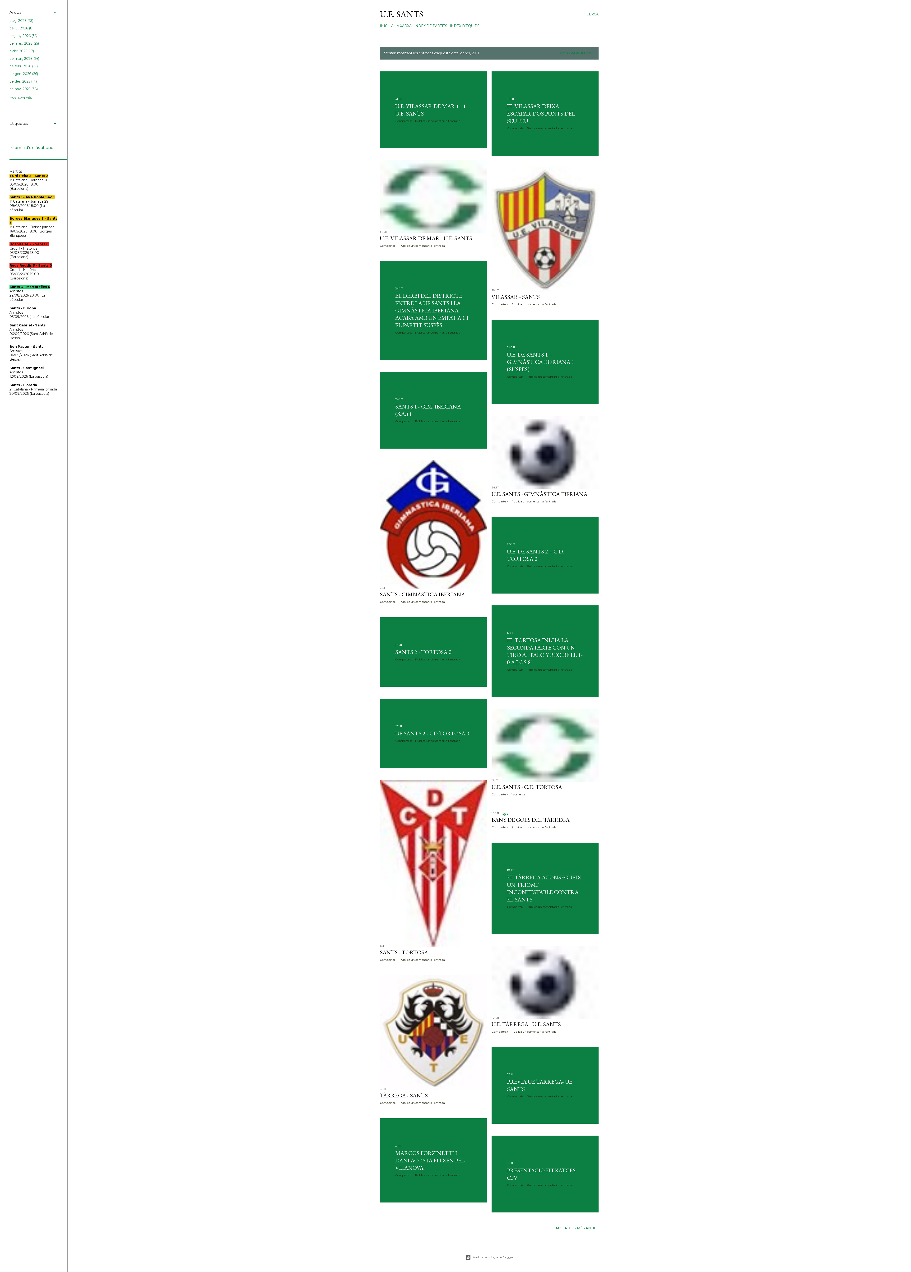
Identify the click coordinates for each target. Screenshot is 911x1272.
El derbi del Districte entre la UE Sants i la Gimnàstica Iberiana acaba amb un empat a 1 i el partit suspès (431, 310)
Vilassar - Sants (516, 297)
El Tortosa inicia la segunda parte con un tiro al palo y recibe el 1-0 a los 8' (545, 651)
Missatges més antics (577, 1228)
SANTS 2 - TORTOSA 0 (423, 652)
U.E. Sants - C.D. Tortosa (527, 787)
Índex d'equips (464, 26)
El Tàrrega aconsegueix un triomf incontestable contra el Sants (544, 888)
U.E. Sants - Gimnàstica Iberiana (539, 494)
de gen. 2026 (23, 74)
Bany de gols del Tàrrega (531, 819)
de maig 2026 (23, 43)
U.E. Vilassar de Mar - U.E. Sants (426, 238)
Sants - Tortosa (404, 952)
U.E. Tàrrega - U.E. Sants (526, 1024)
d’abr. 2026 (21, 51)
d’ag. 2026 (20, 21)
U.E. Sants (401, 14)
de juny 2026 (23, 36)
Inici (384, 26)
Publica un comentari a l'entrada (437, 121)
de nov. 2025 (23, 89)
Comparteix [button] (403, 121)
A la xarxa (401, 26)
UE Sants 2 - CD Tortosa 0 (432, 733)
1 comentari (519, 794)
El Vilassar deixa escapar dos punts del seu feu (541, 113)
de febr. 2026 (23, 66)
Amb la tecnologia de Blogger (493, 1257)
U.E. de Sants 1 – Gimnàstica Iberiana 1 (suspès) (540, 362)
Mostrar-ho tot (576, 53)
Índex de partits (430, 26)
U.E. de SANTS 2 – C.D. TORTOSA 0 (535, 555)
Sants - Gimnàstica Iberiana (422, 594)
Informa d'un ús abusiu (31, 147)
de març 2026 (23, 58)
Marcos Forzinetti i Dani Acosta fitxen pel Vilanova (430, 1160)
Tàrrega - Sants (404, 1095)
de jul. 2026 (21, 28)
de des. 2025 (22, 81)
